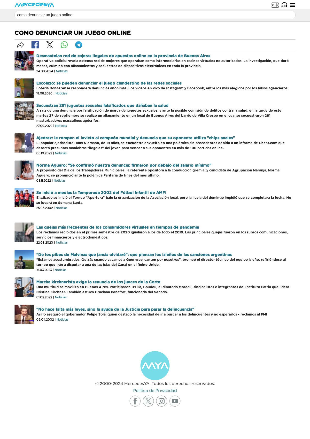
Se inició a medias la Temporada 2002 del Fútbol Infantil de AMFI (101, 193)
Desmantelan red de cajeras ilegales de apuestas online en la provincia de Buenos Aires (123, 56)
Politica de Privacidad (155, 391)
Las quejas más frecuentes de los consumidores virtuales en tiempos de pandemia (117, 227)
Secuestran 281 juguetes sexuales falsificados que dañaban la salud (102, 106)
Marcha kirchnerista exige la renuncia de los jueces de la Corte (98, 282)
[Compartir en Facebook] (35, 44)
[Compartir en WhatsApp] (64, 44)
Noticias (62, 71)
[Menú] (292, 4)
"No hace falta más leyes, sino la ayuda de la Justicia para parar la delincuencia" (115, 309)
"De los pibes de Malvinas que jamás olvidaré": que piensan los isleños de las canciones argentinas (134, 255)
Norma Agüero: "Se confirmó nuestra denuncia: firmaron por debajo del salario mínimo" (123, 165)
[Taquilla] (275, 4)
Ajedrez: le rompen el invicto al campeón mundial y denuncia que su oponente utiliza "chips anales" (135, 138)
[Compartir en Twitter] (49, 44)
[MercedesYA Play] (284, 4)
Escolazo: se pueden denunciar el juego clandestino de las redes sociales (109, 83)
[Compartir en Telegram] (78, 44)
